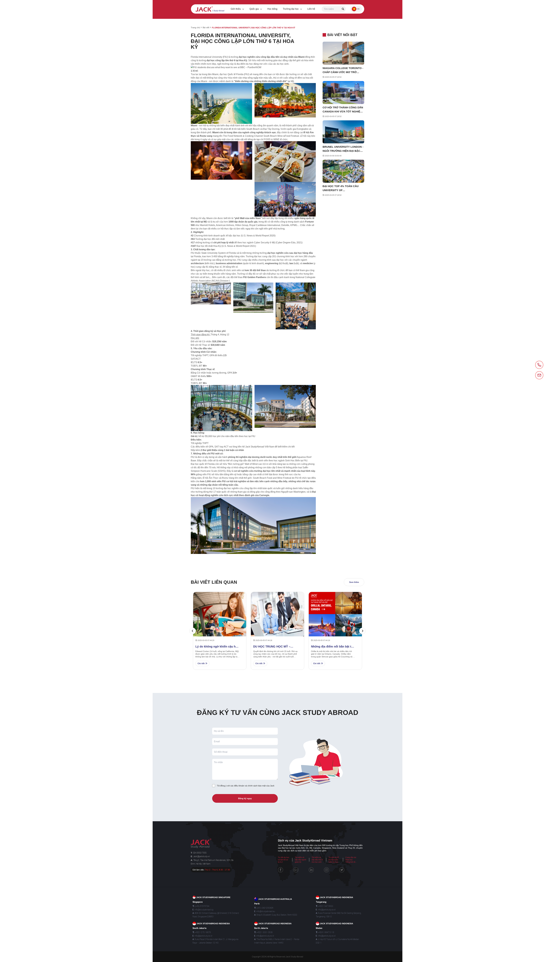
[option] (277, 631)
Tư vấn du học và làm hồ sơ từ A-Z (283, 859)
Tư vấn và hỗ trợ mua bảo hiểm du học (334, 859)
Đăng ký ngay (245, 798)
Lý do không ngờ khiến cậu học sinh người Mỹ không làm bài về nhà (217, 647)
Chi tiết (201, 663)
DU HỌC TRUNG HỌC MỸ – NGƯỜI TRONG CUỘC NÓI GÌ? (274, 647)
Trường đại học (291, 9)
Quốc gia (254, 9)
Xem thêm (354, 582)
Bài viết (206, 27)
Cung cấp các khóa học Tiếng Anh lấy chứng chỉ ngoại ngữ (350, 862)
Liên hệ (311, 9)
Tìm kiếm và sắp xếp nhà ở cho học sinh (317, 859)
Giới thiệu (236, 9)
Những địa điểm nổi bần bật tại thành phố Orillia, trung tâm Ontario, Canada (332, 647)
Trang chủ (195, 27)
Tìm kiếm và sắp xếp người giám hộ (300, 859)
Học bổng (272, 9)
